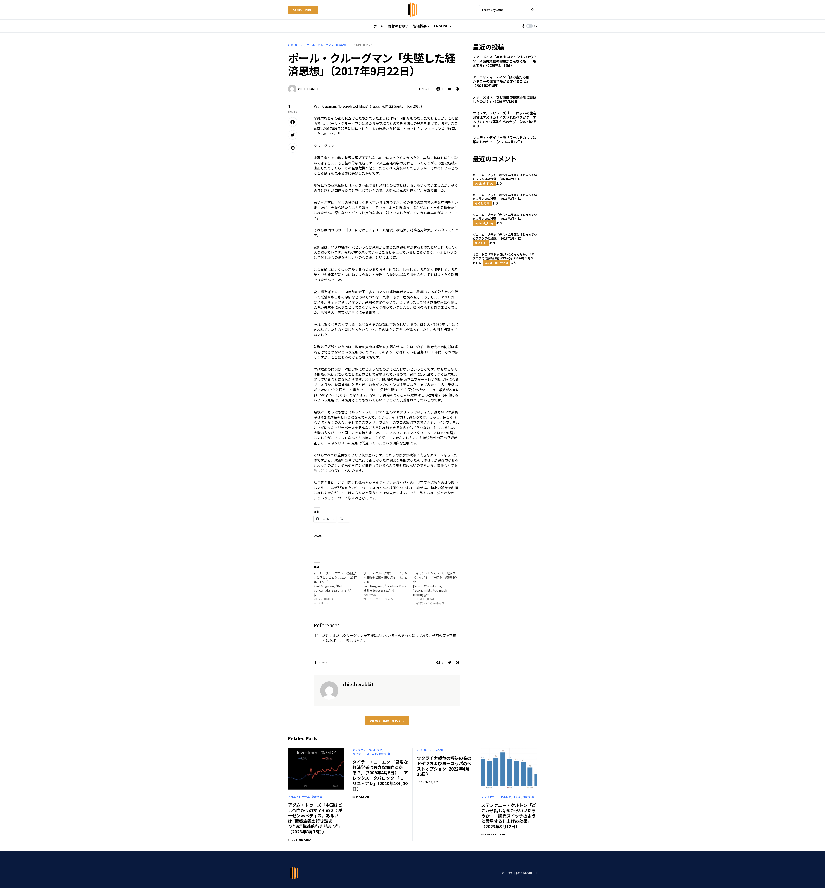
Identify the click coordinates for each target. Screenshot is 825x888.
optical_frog (484, 183)
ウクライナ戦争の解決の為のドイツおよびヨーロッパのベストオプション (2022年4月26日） (444, 766)
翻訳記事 (341, 45)
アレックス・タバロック (367, 750)
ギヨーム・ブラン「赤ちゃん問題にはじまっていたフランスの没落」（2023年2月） (505, 177)
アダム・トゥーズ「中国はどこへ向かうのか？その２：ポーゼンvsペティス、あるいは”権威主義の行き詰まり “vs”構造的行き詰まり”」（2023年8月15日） (315, 818)
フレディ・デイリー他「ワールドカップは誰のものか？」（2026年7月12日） (504, 139)
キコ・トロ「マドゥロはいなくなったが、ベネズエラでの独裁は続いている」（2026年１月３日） (503, 258)
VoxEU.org (296, 45)
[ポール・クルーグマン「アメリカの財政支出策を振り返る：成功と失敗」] (388, 586)
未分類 (439, 750)
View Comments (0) (387, 720)
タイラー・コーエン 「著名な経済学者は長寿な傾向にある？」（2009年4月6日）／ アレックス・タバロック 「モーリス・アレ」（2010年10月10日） (380, 775)
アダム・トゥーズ (298, 796)
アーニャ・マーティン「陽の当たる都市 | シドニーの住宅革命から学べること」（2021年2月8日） (503, 81)
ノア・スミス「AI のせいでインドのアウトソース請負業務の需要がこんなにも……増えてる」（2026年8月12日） (505, 61)
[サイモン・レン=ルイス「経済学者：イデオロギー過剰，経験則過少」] (438, 588)
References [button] (327, 625)
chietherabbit (308, 89)
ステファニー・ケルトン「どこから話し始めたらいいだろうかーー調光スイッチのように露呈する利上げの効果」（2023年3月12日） (508, 816)
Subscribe (302, 9)
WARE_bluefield (496, 263)
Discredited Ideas (353, 106)
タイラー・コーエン (365, 753)
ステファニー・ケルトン (496, 797)
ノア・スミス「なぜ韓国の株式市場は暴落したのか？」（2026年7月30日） (504, 99)
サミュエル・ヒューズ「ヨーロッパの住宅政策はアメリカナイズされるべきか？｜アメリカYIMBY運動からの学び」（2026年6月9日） (505, 119)
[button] (290, 26)
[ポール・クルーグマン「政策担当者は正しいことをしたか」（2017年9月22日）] (338, 588)
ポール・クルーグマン (320, 45)
